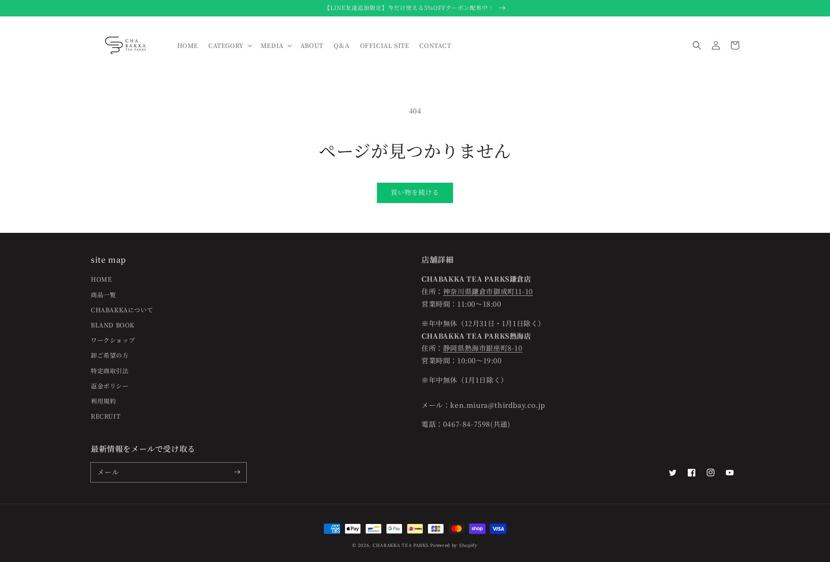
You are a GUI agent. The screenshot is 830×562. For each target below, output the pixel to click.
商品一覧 (103, 294)
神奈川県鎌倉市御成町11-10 (488, 291)
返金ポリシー (110, 385)
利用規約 (103, 401)
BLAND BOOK (112, 325)
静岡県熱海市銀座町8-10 (483, 348)
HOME (101, 279)
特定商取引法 (110, 370)
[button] (696, 45)
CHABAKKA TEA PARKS (401, 545)
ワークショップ (113, 340)
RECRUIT (105, 416)
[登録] (236, 472)
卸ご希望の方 (110, 355)
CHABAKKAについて (122, 309)
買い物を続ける (415, 192)
